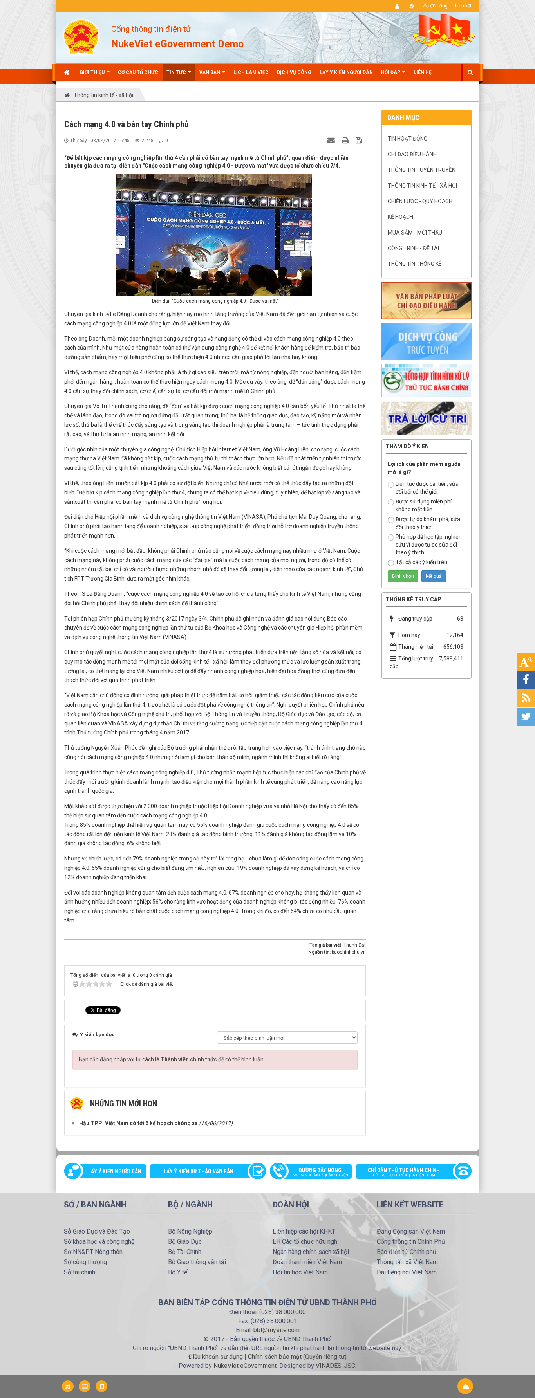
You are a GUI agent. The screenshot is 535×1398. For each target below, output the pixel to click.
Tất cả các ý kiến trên (421, 562)
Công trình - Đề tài (413, 248)
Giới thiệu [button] (93, 72)
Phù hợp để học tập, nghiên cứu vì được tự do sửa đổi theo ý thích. (429, 545)
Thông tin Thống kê (415, 264)
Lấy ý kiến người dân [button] (346, 72)
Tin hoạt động (407, 138)
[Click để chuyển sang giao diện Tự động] (68, 1386)
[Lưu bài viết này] (360, 140)
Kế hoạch (400, 217)
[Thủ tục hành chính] (426, 380)
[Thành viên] (397, 6)
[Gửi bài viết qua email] (332, 140)
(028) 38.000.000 (282, 1312)
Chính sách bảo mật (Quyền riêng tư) (297, 1356)
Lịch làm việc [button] (251, 72)
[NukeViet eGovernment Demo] (81, 37)
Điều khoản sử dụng (215, 1356)
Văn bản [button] (210, 72)
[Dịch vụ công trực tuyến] (426, 341)
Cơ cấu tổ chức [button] (138, 72)
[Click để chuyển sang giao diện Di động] (101, 1386)
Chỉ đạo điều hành (412, 154)
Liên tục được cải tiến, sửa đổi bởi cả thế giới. (427, 488)
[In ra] (346, 140)
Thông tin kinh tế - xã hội (422, 185)
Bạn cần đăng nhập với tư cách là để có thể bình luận (171, 1059)
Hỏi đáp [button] (391, 72)
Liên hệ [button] (423, 72)
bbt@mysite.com (276, 1330)
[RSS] (412, 6)
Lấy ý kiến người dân (114, 1171)
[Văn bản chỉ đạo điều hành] (426, 300)
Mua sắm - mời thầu (415, 232)
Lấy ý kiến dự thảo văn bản (198, 1171)
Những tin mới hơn (123, 1103)
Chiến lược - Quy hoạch (420, 201)
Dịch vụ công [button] (294, 72)
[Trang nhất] (67, 72)
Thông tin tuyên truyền (421, 170)
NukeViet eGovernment (245, 1365)
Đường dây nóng (320, 1172)
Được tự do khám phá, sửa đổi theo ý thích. (428, 523)
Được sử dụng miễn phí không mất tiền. (424, 505)
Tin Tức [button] (176, 72)
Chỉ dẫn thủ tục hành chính (404, 1172)
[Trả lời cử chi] (426, 418)
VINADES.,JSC (335, 1365)
